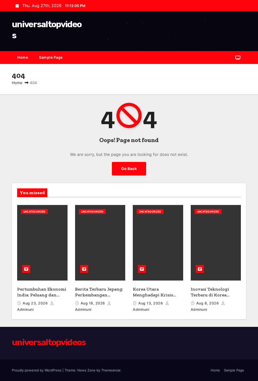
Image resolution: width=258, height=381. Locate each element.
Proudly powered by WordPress (37, 370)
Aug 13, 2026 (151, 303)
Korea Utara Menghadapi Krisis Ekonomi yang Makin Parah (155, 297)
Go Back (129, 168)
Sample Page (51, 57)
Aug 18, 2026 (93, 303)
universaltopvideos (49, 342)
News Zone (86, 370)
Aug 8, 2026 (208, 303)
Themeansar (110, 370)
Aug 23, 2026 (36, 303)
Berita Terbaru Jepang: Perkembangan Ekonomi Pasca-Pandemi (99, 297)
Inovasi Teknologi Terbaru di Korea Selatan (210, 294)
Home (22, 57)
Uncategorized (34, 211)
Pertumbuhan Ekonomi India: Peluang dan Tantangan (41, 294)
